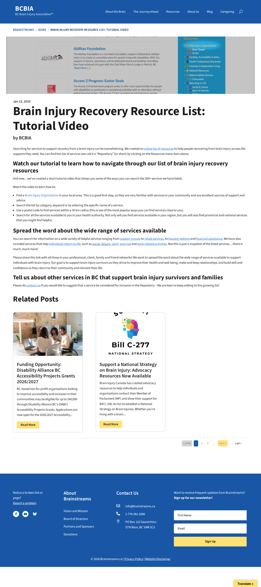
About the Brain (115, 12)
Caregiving (227, 12)
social (96, 244)
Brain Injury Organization (41, 195)
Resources (173, 12)
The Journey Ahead (145, 12)
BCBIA (25, 137)
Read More (28, 425)
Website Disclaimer (157, 559)
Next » (222, 443)
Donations (70, 534)
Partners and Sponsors (79, 526)
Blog (210, 12)
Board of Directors (76, 519)
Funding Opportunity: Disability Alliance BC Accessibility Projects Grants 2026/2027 (46, 373)
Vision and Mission (76, 511)
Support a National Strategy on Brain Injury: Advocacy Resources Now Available (128, 370)
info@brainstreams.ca (140, 506)
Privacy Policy (133, 559)
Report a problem (24, 503)
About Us (193, 12)
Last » (238, 443)
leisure (105, 244)
